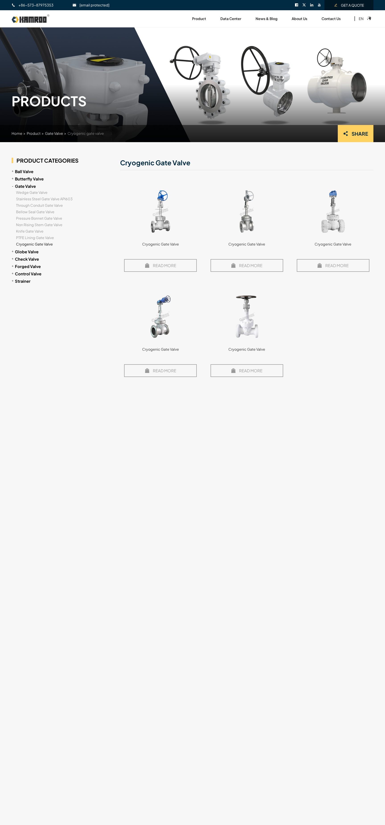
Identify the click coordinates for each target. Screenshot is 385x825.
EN (361, 18)
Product (199, 18)
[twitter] (306, 5)
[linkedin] (313, 5)
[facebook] (298, 5)
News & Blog (266, 18)
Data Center (230, 18)
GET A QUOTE (352, 5)
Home (17, 133)
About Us (299, 18)
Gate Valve (54, 133)
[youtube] (320, 5)
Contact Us (331, 18)
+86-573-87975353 (35, 5)
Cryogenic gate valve (86, 133)
